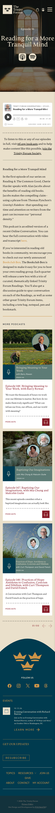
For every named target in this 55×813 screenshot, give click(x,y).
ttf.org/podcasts (27, 144)
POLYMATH (40, 807)
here (24, 241)
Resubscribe (16, 758)
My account (41, 783)
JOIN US (44, 773)
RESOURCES (25, 773)
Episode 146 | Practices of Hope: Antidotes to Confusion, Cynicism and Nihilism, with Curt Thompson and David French (27, 584)
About (10, 783)
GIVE (28, 778)
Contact (24, 783)
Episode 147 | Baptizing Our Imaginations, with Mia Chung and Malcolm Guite (26, 491)
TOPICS (10, 773)
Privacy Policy (27, 804)
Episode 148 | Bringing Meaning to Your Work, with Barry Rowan (26, 387)
